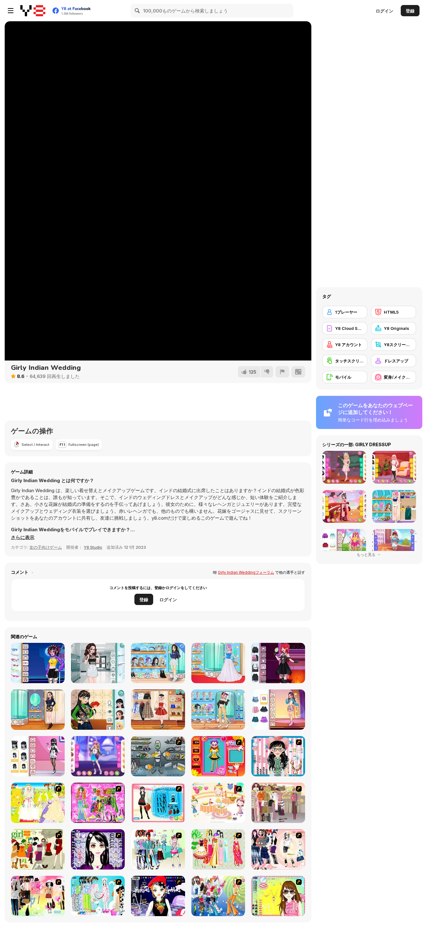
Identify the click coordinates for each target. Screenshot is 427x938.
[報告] (282, 371)
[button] (22, 537)
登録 (410, 10)
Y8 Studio (93, 547)
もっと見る (366, 554)
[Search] (137, 11)
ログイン (384, 10)
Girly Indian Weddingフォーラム (246, 572)
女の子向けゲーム (45, 547)
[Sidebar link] (10, 10)
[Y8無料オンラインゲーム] (33, 10)
